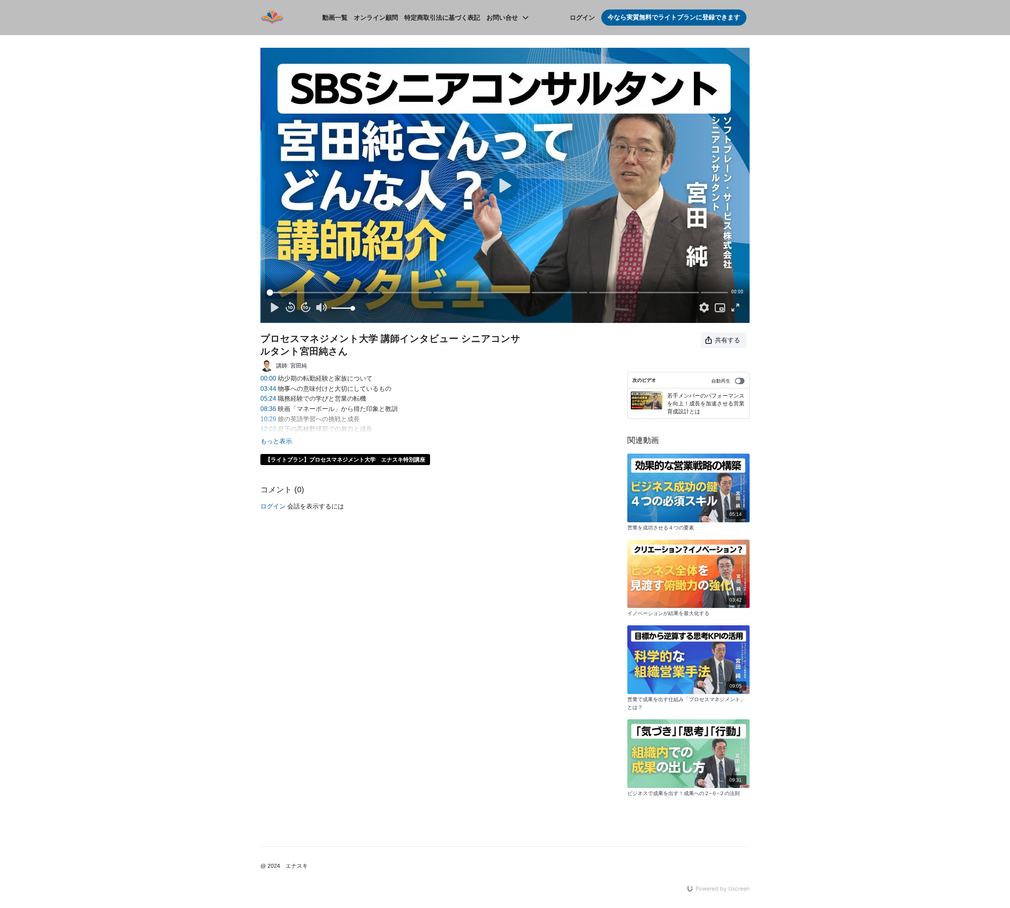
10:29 (268, 419)
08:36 (268, 408)
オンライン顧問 (376, 17)
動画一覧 (335, 17)
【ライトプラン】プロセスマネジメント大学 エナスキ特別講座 (345, 459)
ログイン (582, 17)
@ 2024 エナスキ (284, 866)
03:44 (268, 388)
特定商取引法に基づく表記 (442, 17)
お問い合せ (503, 17)
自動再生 (720, 381)
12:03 (268, 429)
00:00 (268, 378)
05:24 (268, 398)
